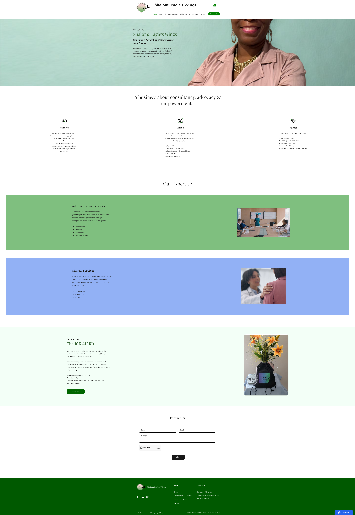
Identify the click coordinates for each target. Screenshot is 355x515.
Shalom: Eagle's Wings (175, 5)
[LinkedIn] (142, 497)
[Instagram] (147, 497)
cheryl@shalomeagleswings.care (208, 495)
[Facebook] (137, 497)
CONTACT (201, 485)
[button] (214, 4)
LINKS (176, 485)
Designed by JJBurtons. (213, 512)
